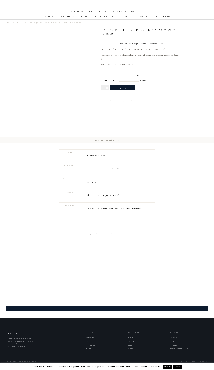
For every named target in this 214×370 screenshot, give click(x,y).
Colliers (130, 345)
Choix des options (14, 309)
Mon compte (145, 17)
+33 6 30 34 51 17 (176, 345)
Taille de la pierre (109, 76)
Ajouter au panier (122, 88)
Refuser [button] (177, 367)
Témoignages (90, 345)
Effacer (143, 80)
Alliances (131, 349)
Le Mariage (84, 17)
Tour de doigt (109, 80)
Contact (129, 17)
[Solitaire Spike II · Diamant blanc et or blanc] (39, 272)
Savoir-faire (90, 341)
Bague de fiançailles (33, 23)
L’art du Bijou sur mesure (107, 17)
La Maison (48, 17)
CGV (180, 361)
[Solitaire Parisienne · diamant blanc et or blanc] (107, 272)
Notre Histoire (90, 338)
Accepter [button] (167, 367)
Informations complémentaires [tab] (107, 140)
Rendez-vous (174, 338)
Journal (88, 349)
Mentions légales (190, 361)
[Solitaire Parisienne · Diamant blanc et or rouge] (174, 272)
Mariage (18, 23)
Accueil (9, 23)
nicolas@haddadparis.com (179, 349)
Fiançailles (131, 341)
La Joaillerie (66, 17)
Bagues (126, 101)
